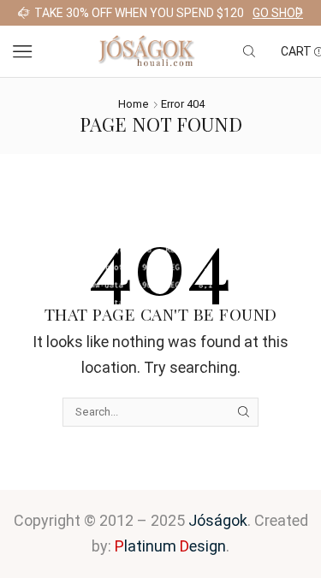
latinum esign (170, 546)
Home (133, 103)
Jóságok (217, 520)
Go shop (278, 13)
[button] (21, 13)
